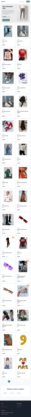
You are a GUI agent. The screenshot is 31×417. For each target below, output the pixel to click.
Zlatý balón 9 (19, 349)
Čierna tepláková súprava (7, 252)
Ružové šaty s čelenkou (6, 64)
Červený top (19, 64)
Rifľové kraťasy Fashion (6, 159)
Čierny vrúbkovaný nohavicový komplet (22, 112)
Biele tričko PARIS (5, 205)
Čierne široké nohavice (21, 135)
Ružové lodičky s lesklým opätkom (21, 301)
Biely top (18, 159)
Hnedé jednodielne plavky (22, 205)
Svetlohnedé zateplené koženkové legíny (21, 277)
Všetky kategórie (19, 405)
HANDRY (3, 1)
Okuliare (3, 274)
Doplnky (18, 348)
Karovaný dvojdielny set (21, 87)
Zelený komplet (5, 182)
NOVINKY (3, 39)
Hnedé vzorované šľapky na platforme (7, 326)
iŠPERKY (18, 230)
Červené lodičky (5, 135)
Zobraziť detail (6, 20)
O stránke (2, 405)
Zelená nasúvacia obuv (21, 325)
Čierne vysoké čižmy (6, 229)
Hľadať (28, 1)
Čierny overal (4, 41)
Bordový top (19, 252)
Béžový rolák (4, 373)
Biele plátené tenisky (6, 87)
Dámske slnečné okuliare (21, 229)
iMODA (3, 42)
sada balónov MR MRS (21, 373)
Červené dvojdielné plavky (22, 182)
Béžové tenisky (20, 41)
